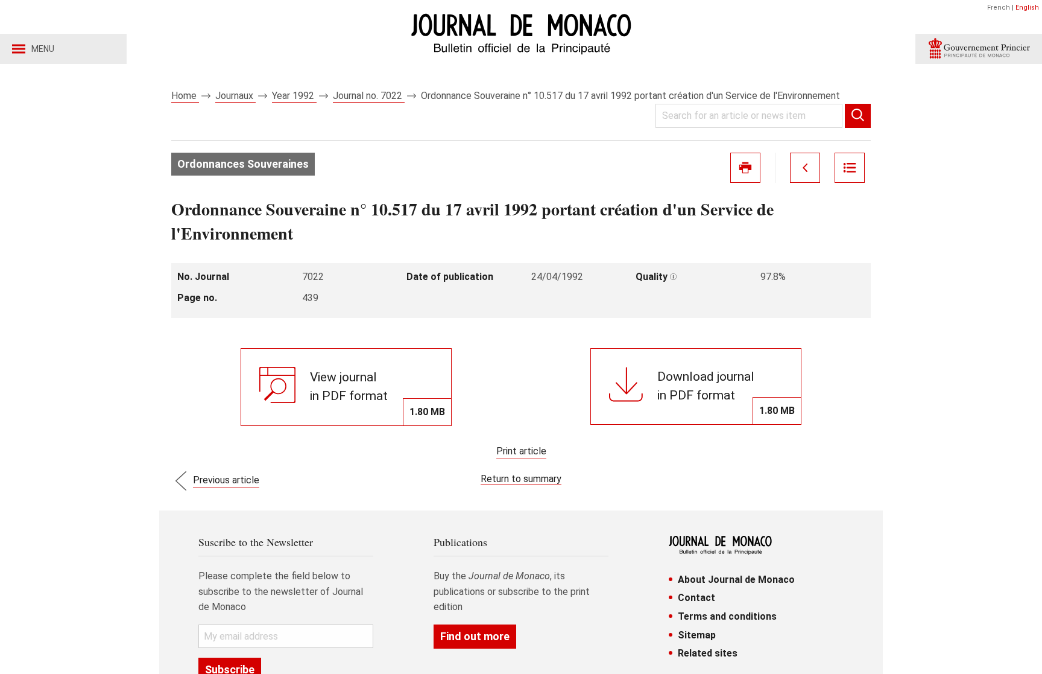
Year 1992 (294, 95)
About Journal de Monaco (736, 579)
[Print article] (745, 168)
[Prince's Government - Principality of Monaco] (978, 49)
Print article (521, 451)
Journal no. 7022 (369, 95)
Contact (696, 597)
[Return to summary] (850, 168)
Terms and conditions (727, 616)
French (998, 7)
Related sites (707, 653)
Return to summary (521, 479)
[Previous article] (805, 168)
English (1027, 7)
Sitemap (697, 635)
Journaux (235, 95)
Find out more (475, 636)
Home (185, 95)
